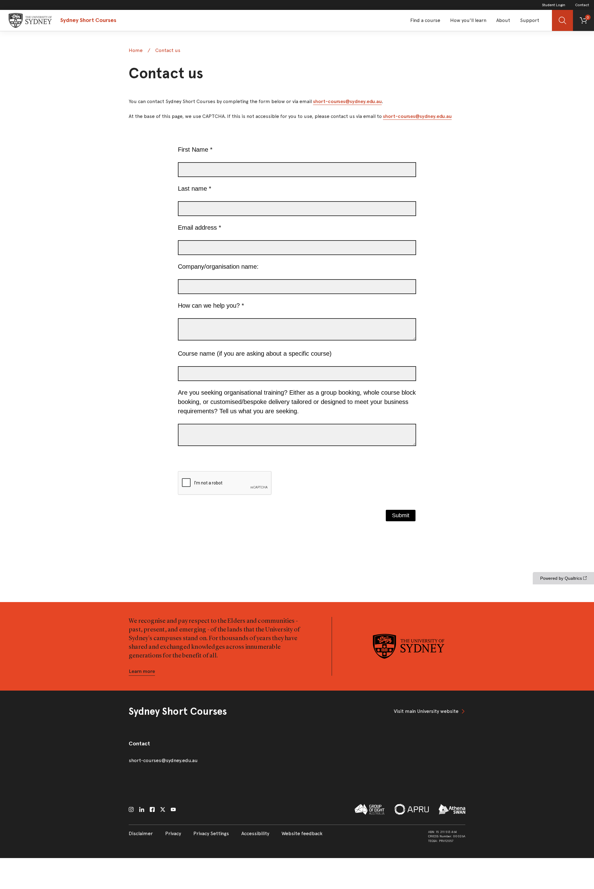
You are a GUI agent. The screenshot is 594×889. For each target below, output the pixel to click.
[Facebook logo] (152, 809)
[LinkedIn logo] (141, 809)
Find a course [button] (425, 20)
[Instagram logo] (131, 809)
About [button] (503, 20)
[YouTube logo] (173, 809)
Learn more (142, 671)
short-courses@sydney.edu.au (347, 101)
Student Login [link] (553, 5)
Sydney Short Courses (88, 20)
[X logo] (162, 809)
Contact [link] (582, 5)
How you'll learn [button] (468, 20)
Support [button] (529, 20)
